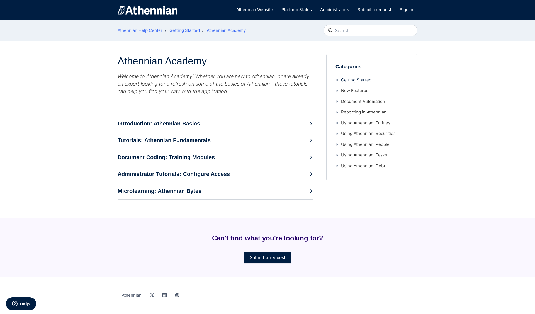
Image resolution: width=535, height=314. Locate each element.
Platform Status (296, 9)
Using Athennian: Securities (368, 133)
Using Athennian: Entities (365, 122)
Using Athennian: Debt (363, 165)
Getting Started (184, 30)
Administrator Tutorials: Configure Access (174, 174)
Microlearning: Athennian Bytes (159, 191)
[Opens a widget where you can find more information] (21, 304)
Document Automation (363, 101)
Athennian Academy (226, 30)
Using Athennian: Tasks (364, 155)
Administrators (334, 9)
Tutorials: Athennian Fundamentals (164, 140)
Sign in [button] (406, 9)
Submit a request (374, 9)
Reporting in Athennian (363, 112)
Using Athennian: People (365, 144)
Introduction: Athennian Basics (159, 123)
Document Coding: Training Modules (166, 157)
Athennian (132, 295)
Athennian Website (254, 9)
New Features (354, 90)
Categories (348, 66)
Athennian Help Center (140, 30)
